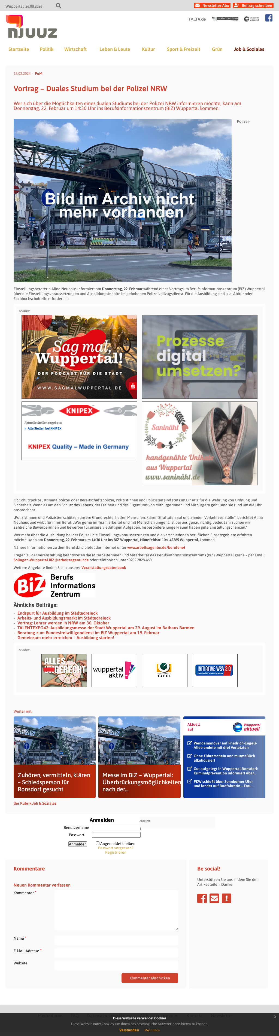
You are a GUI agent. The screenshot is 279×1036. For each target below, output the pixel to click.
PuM (39, 73)
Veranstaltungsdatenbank (103, 567)
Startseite (18, 49)
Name (20, 938)
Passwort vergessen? (115, 848)
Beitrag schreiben (257, 5)
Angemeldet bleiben (117, 843)
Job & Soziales (249, 49)
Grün (217, 49)
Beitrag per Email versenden (214, 898)
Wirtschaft (75, 49)
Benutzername (76, 827)
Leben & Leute (114, 49)
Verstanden (129, 1030)
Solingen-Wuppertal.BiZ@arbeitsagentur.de (51, 560)
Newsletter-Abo (215, 5)
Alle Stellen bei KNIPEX (43, 428)
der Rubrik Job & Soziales (35, 803)
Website (21, 963)
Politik (46, 49)
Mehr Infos (152, 1030)
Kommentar (25, 892)
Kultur (148, 49)
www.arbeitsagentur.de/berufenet (156, 547)
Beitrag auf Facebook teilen (202, 898)
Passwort (76, 835)
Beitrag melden (226, 898)
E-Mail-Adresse (28, 950)
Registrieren (115, 852)
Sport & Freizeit (183, 49)
